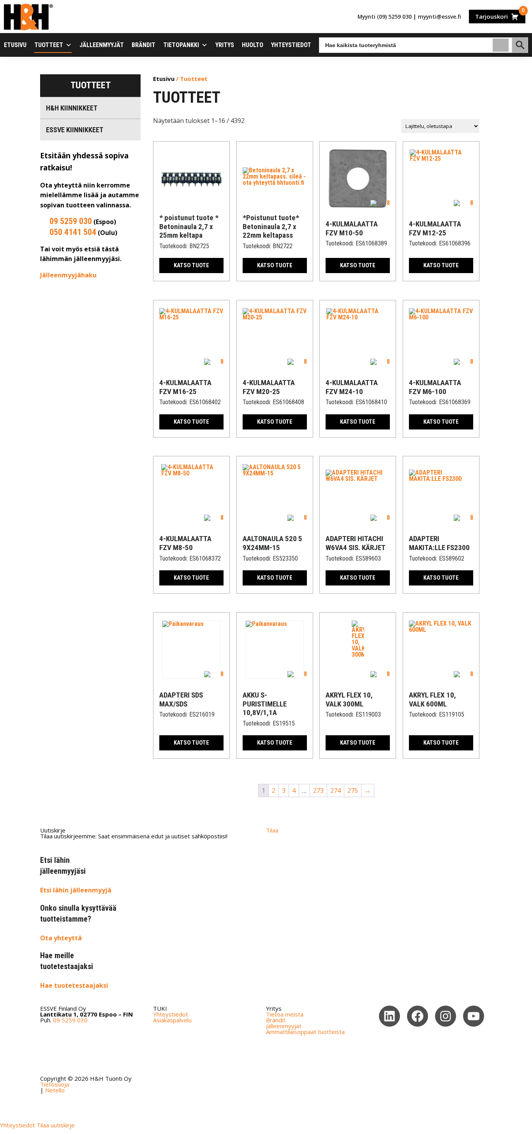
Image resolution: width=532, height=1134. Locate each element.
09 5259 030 (70, 221)
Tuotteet (48, 45)
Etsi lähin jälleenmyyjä (75, 890)
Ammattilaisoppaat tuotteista (305, 1032)
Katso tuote (191, 265)
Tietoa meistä (284, 1014)
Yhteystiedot (291, 45)
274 (335, 790)
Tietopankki (181, 45)
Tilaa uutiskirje (56, 1125)
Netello (55, 1090)
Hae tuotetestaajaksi (74, 985)
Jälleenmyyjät (101, 45)
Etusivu (15, 45)
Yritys (224, 45)
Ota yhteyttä (61, 938)
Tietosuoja (54, 1084)
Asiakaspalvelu (172, 1020)
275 (352, 790)
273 (318, 790)
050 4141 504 (72, 232)
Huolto (252, 45)
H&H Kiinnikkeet (71, 108)
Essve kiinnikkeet (74, 130)
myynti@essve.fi (439, 16)
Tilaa (272, 830)
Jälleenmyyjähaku (68, 275)
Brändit (143, 45)
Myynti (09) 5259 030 (385, 16)
